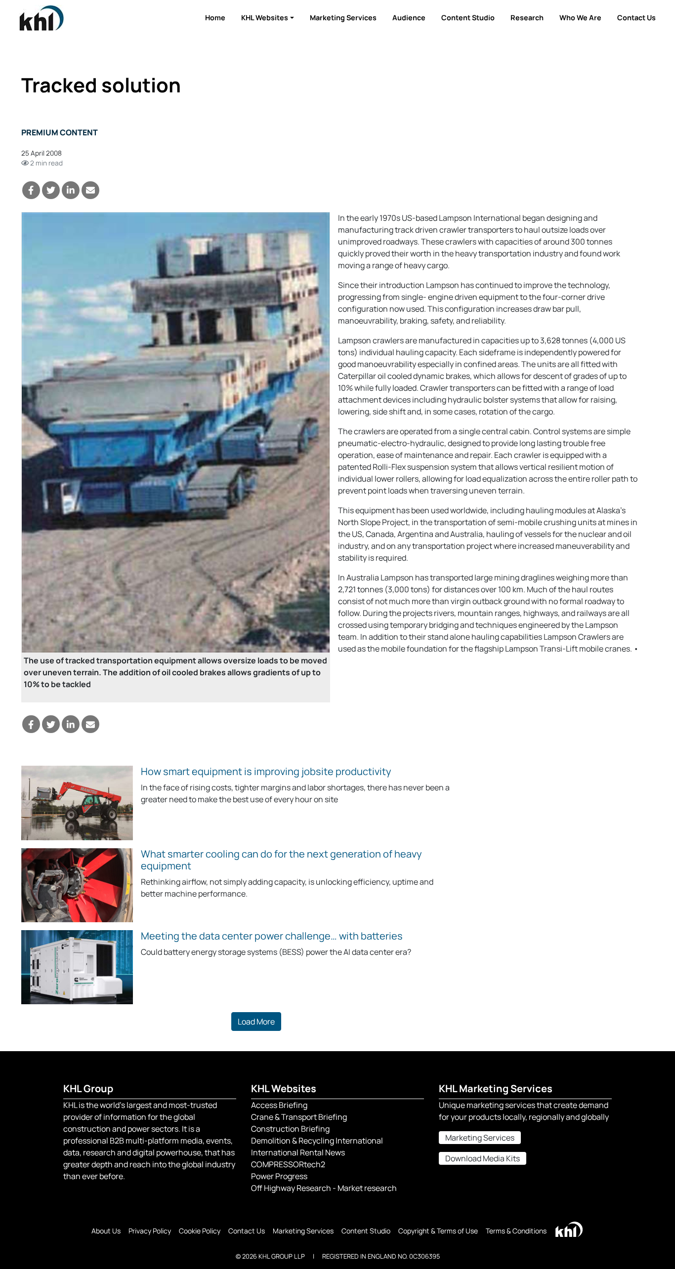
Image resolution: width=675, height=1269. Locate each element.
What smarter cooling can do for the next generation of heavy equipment (281, 859)
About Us (106, 1230)
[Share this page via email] (90, 190)
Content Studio (468, 17)
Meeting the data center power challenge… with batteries (272, 935)
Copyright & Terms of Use (438, 1230)
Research (527, 17)
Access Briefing (279, 1105)
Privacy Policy (149, 1230)
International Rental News (298, 1152)
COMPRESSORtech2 (288, 1164)
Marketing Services (343, 17)
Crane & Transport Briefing (299, 1116)
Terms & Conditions (516, 1230)
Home (215, 17)
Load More (256, 1021)
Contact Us (636, 17)
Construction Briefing (290, 1128)
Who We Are (580, 17)
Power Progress (279, 1176)
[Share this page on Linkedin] (71, 190)
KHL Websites (264, 17)
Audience (408, 17)
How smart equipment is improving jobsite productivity (266, 771)
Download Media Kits (482, 1158)
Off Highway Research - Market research (324, 1188)
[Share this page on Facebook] (31, 190)
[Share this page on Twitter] (51, 190)
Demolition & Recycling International (317, 1140)
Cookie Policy (199, 1230)
